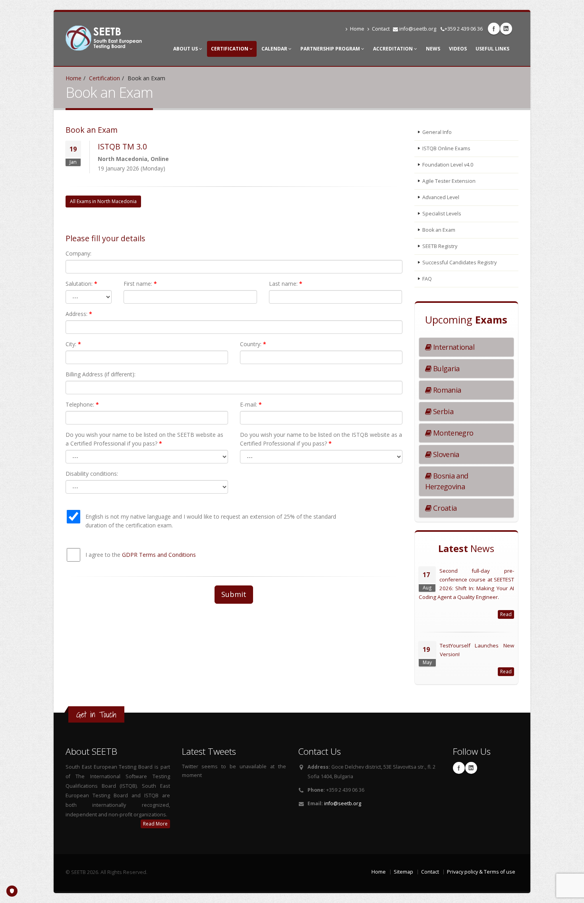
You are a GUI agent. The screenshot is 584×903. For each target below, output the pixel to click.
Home (357, 28)
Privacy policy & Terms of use (481, 871)
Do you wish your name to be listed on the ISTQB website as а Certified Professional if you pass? (321, 439)
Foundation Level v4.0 (447, 164)
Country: (253, 344)
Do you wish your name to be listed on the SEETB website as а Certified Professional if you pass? (144, 439)
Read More (155, 823)
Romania (446, 390)
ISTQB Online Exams (446, 148)
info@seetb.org (417, 28)
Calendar (274, 48)
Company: (78, 253)
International (452, 347)
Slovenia (445, 454)
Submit (233, 594)
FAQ (427, 278)
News (433, 48)
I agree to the (140, 554)
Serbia (442, 411)
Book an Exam (438, 230)
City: (73, 344)
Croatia (443, 508)
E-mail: (251, 404)
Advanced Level (440, 197)
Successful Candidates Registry (459, 262)
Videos (458, 48)
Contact (381, 28)
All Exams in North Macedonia (103, 201)
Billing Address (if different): (100, 374)
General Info (437, 132)
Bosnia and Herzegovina (446, 481)
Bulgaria (445, 368)
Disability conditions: (92, 473)
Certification (230, 48)
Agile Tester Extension (449, 181)
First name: (140, 283)
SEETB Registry (439, 246)
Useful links (492, 48)
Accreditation (393, 48)
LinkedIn (506, 29)
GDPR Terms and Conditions (159, 554)
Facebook (494, 29)
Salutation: (81, 283)
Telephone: (82, 404)
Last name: (285, 283)
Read (506, 614)
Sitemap (403, 871)
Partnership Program (330, 48)
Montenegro (452, 433)
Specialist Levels (441, 213)
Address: (79, 314)
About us (186, 48)
